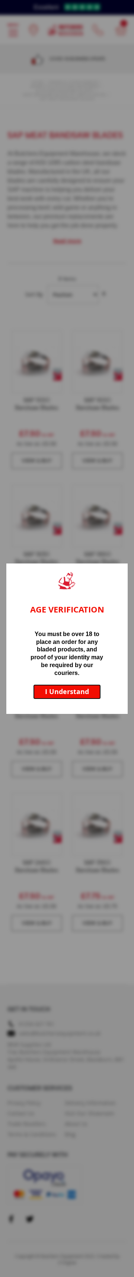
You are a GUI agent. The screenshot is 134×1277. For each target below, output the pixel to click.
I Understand (67, 691)
